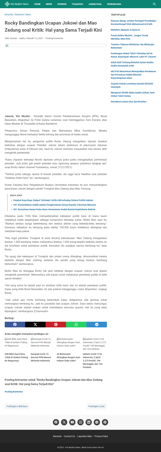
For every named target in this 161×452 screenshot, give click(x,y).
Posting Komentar (54, 38)
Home (37, 4)
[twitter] (35, 324)
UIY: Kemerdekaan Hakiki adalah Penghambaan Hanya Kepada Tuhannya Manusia (54, 205)
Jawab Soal (95, 4)
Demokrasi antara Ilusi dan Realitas (128, 101)
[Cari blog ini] (154, 4)
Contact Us (69, 436)
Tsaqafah (77, 4)
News (49, 4)
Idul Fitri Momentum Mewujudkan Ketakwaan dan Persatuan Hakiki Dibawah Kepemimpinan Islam (133, 74)
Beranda (57, 436)
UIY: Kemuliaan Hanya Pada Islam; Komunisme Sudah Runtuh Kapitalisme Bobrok (54, 209)
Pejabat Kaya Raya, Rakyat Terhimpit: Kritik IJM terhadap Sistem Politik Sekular (53, 200)
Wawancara (114, 4)
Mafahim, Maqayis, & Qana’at (125, 30)
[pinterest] (56, 324)
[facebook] (15, 324)
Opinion (61, 4)
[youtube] (72, 422)
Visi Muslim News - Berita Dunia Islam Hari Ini (84, 447)
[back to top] (155, 445)
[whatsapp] (76, 324)
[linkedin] (89, 422)
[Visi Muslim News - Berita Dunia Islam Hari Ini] (16, 4)
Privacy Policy (101, 436)
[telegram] (96, 324)
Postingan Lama (96, 406)
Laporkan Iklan (84, 436)
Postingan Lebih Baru (17, 406)
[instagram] (80, 422)
